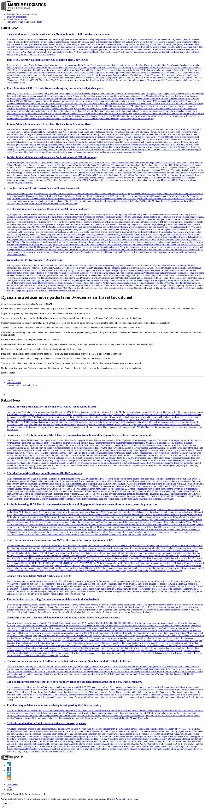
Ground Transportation (17, 19)
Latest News (12, 784)
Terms (9, 789)
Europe (10, 380)
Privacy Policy (114, 799)
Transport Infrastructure (17, 17)
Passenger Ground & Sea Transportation (24, 22)
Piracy (9, 787)
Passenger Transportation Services (22, 14)
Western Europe (14, 382)
